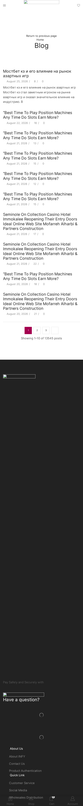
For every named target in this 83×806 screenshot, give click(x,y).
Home (40, 39)
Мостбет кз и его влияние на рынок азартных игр (37, 73)
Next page (54, 330)
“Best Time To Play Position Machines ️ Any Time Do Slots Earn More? (38, 115)
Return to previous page (41, 35)
